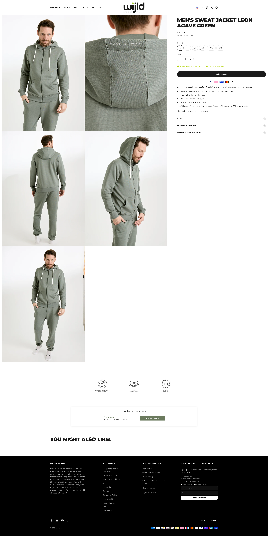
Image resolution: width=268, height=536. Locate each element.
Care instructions (110, 475)
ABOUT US (96, 8)
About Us (107, 487)
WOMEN (54, 8)
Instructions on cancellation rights (153, 482)
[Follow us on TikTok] (67, 520)
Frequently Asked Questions (110, 470)
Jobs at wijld (108, 499)
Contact (106, 491)
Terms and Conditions (151, 473)
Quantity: (181, 54)
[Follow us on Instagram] (57, 520)
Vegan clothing (109, 503)
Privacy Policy (147, 477)
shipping (190, 35)
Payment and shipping (112, 479)
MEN (66, 8)
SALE (76, 8)
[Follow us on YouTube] (62, 520)
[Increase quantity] (190, 59)
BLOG (85, 8)
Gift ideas (106, 507)
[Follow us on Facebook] (51, 520)
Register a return (149, 493)
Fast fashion (108, 511)
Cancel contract (150, 488)
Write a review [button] (152, 418)
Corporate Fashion (110, 495)
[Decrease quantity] (180, 59)
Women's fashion (201, 484)
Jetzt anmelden (199, 497)
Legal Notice (147, 469)
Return (106, 483)
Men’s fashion (187, 484)
